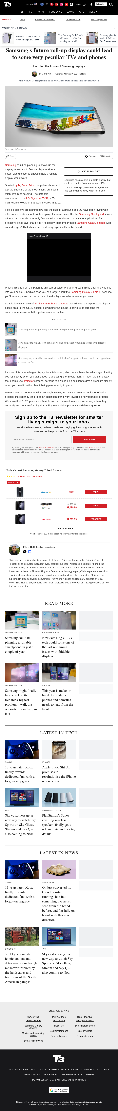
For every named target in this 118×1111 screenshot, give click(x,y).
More (92, 11)
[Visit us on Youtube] (56, 4)
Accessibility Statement (23, 1069)
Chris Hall (47, 73)
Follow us (92, 156)
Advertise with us (72, 1074)
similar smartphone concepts (51, 303)
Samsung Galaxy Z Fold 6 (85, 292)
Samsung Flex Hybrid (91, 214)
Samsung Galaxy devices (33, 1026)
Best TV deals (85, 1031)
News (83, 74)
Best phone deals (85, 1020)
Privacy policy (32, 1074)
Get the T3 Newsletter (45, 19)
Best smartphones (59, 1031)
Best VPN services (33, 1041)
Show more (64, 528)
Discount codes (85, 1036)
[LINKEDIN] (30, 552)
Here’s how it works (91, 81)
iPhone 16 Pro (33, 1020)
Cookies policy (51, 1074)
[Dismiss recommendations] (114, 28)
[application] (59, 257)
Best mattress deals (85, 1025)
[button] (59, 490)
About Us (76, 1069)
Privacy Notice (95, 447)
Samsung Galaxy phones (91, 222)
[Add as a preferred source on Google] (59, 1090)
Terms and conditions (96, 1069)
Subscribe (100, 4)
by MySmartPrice (24, 185)
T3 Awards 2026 (73, 19)
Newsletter (107, 156)
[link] (20, 492)
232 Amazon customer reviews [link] (29, 476)
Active (41, 11)
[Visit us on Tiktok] (71, 4)
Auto (81, 11)
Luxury (70, 11)
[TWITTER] (25, 552)
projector (28, 381)
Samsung (10, 165)
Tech (30, 11)
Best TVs (59, 1025)
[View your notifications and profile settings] (91, 4)
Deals (22, 19)
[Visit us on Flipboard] (66, 4)
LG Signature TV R (37, 198)
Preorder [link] (96, 519)
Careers (89, 1074)
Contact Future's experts (54, 1069)
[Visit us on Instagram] (61, 4)
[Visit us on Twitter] (47, 4)
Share (12, 156)
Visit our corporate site (92, 1102)
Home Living (55, 11)
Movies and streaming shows (33, 1034)
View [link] (95, 492)
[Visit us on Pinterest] (52, 4)
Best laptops (59, 1020)
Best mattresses (59, 1036)
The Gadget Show (99, 19)
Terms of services (46, 447)
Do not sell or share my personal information (59, 1080)
